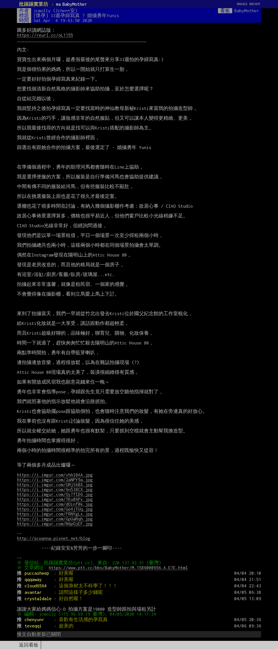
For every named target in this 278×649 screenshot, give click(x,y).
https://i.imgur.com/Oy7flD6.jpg (55, 494)
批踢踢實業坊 (33, 4)
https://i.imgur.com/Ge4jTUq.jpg (55, 509)
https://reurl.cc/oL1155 (45, 35)
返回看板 (28, 645)
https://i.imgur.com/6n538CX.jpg (55, 489)
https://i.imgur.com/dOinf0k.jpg (55, 504)
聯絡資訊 (242, 4)
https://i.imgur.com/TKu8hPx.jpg (55, 499)
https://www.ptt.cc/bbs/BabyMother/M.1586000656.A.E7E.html (118, 567)
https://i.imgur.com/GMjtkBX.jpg (55, 484)
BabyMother (71, 4)
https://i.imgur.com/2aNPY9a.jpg (55, 479)
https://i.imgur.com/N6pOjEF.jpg (55, 523)
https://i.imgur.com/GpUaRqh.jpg (55, 518)
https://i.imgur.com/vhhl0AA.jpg (55, 474)
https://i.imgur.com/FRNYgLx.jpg (55, 513)
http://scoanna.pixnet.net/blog (53, 538)
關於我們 (255, 4)
